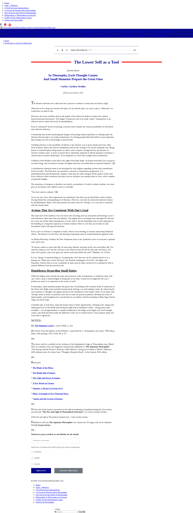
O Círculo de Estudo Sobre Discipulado (20, 10)
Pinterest (141, 35)
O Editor (74, 35)
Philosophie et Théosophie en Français (20, 15)
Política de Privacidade (13, 20)
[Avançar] (67, 50)
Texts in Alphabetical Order (18, 31)
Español (37, 464)
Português (37, 452)
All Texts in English (87, 31)
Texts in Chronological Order (46, 31)
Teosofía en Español (107, 31)
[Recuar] (58, 50)
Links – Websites (11, 5)
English (37, 458)
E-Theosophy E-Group (158, 35)
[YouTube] (10, 24)
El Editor (98, 35)
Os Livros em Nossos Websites (19, 35)
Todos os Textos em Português (132, 31)
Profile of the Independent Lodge (18, 18)
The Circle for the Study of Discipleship (20, 13)
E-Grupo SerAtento (125, 35)
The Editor (86, 35)
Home (6, 3)
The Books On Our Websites (160, 31)
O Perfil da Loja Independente (16, 8)
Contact (109, 35)
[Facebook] (1, 24)
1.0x (134, 50)
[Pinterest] (5, 24)
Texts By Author (68, 31)
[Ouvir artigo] (62, 50)
